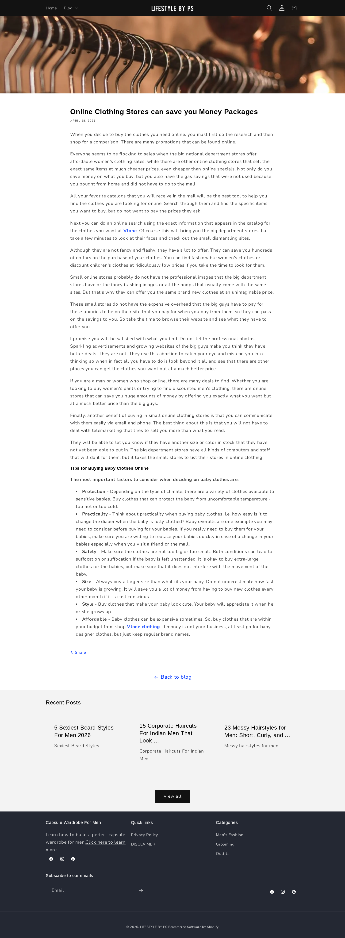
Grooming (225, 844)
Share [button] (80, 652)
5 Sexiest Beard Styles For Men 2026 (84, 731)
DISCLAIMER (143, 844)
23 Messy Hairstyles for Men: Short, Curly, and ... (257, 731)
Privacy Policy (144, 835)
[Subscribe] (140, 890)
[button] (70, 8)
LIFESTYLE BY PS (153, 927)
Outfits (222, 853)
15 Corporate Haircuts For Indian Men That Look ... (168, 733)
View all (172, 796)
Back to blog (176, 676)
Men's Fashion (229, 835)
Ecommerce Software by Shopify (193, 927)
